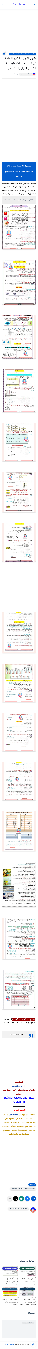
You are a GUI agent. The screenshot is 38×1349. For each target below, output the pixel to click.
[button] (27, 1198)
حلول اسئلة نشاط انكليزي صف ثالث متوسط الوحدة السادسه (28, 1302)
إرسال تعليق (28, 1323)
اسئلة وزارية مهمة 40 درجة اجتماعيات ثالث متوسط (29, 1281)
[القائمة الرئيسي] (34, 4)
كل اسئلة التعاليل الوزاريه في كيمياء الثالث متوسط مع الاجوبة (11, 1281)
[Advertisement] (19, 32)
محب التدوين (19, 4)
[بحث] (3, 4)
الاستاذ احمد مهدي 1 (26, 74)
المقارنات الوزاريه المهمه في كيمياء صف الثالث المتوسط (11, 1302)
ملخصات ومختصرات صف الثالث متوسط (22, 54)
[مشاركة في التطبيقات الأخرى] (9, 1198)
